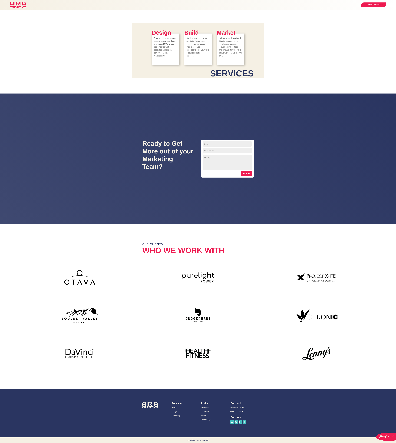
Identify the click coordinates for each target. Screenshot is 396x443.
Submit (246, 173)
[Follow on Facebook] (244, 422)
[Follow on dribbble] (236, 422)
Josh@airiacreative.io (237, 407)
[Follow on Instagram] (240, 422)
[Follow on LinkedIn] (232, 422)
